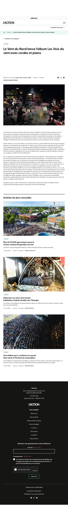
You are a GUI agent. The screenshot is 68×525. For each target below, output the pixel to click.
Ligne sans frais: (34, 398)
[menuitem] (58, 27)
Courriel (34, 447)
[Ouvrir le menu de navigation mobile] (64, 22)
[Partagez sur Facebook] (58, 78)
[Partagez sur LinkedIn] (64, 78)
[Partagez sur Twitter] (61, 78)
